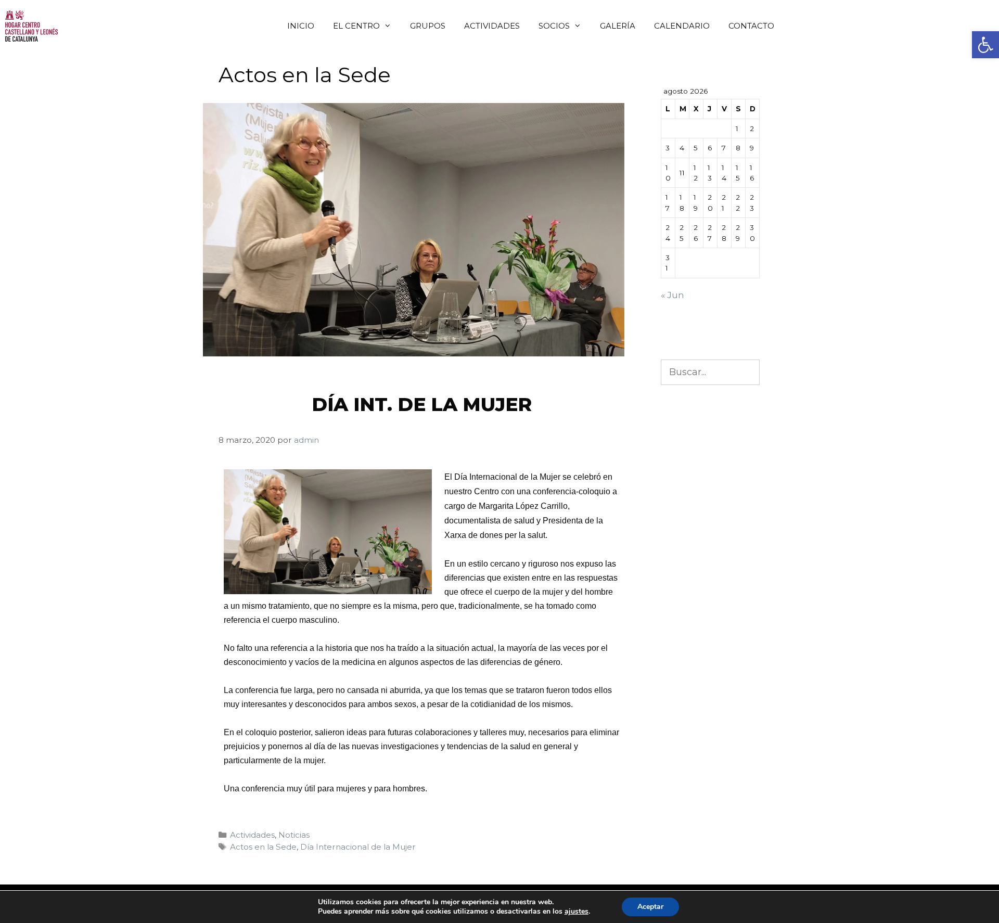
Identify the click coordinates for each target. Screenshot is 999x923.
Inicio (300, 26)
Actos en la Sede (263, 847)
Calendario (682, 26)
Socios (554, 26)
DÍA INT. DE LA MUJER (422, 404)
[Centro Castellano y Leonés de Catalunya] (31, 26)
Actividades (492, 26)
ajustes (576, 911)
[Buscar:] (710, 372)
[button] (985, 44)
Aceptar (650, 907)
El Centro (356, 26)
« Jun (672, 295)
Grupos (427, 26)
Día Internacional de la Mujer (358, 847)
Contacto (751, 26)
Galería (617, 26)
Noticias (294, 835)
